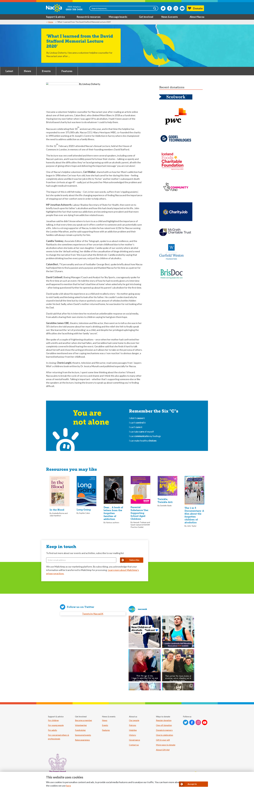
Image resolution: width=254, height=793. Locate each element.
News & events (169, 16)
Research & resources (89, 16)
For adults (52, 730)
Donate (198, 8)
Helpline (133, 730)
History (132, 735)
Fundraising (80, 730)
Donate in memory (164, 730)
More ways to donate (165, 745)
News (27, 71)
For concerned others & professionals (58, 737)
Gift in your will (163, 740)
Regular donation (163, 720)
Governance (134, 740)
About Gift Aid (162, 749)
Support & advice (55, 16)
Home (50, 22)
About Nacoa (197, 16)
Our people (134, 720)
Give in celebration (164, 735)
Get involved (146, 16)
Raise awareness (82, 740)
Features (66, 71)
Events (46, 71)
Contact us (134, 745)
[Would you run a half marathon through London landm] (178, 632)
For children (53, 720)
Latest (9, 71)
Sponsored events (83, 735)
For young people (56, 725)
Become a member (83, 720)
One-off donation (164, 725)
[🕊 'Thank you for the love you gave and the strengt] (178, 665)
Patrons (132, 725)
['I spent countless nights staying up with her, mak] (145, 665)
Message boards (118, 16)
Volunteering (81, 725)
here (68, 785)
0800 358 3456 (74, 9)
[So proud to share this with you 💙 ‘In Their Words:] (145, 632)
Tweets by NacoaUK (92, 613)
